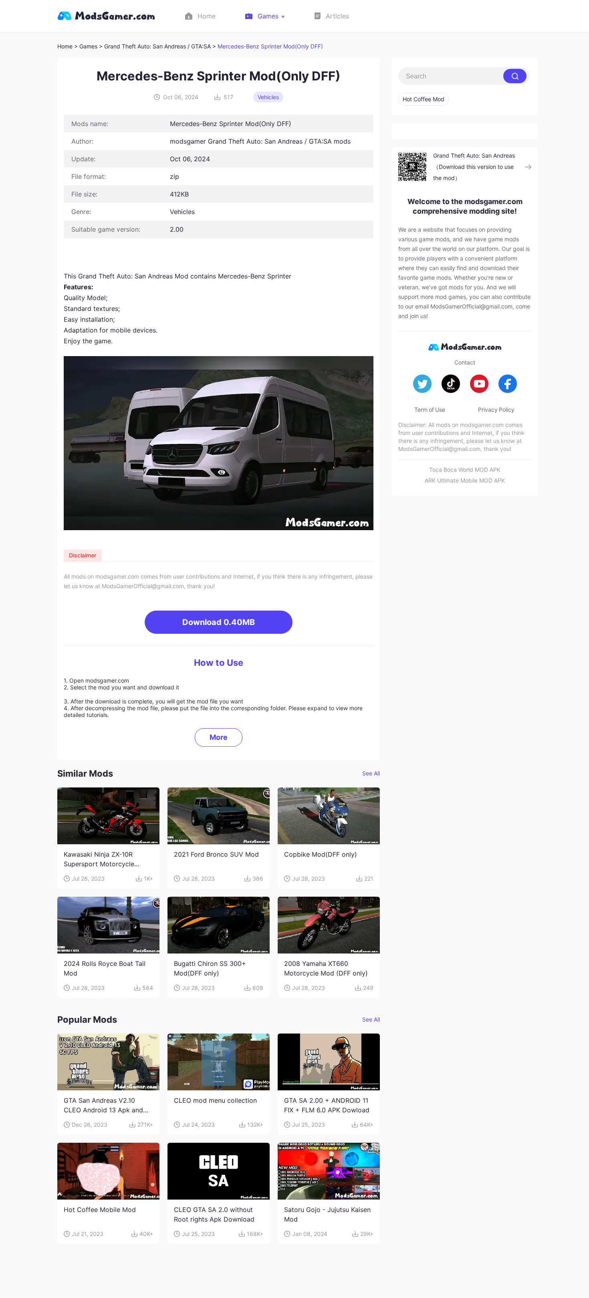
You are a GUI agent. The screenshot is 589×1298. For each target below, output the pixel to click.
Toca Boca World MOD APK (464, 469)
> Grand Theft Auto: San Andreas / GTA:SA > (158, 46)
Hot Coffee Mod (423, 99)
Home (65, 46)
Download (218, 622)
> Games (85, 46)
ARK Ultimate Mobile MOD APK (465, 480)
